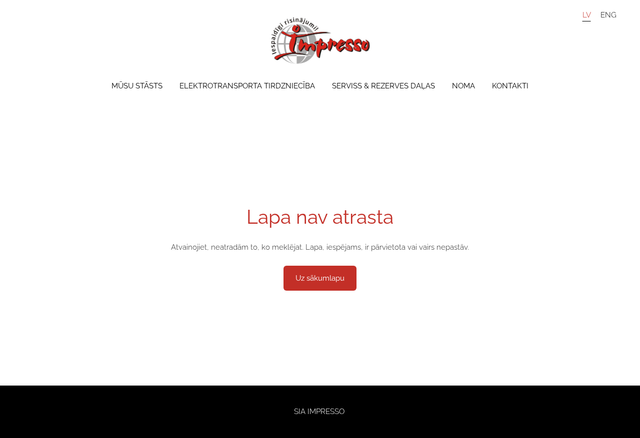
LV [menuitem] (586, 14)
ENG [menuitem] (608, 14)
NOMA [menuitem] (463, 85)
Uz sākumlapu (320, 278)
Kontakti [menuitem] (510, 85)
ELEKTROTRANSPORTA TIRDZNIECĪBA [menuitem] (247, 85)
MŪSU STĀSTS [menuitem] (137, 85)
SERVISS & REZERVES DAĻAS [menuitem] (383, 85)
